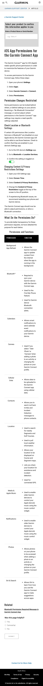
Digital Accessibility (28, 678)
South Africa (21, 671)
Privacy (27, 674)
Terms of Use (17, 674)
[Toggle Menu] (1, 2)
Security (36, 674)
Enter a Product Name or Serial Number (19, 31)
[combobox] (21, 36)
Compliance (14, 678)
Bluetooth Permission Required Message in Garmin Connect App (21, 610)
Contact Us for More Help (22, 663)
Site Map (7, 674)
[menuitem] (6, 3)
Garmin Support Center (16, 8)
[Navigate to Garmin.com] (21, 2)
